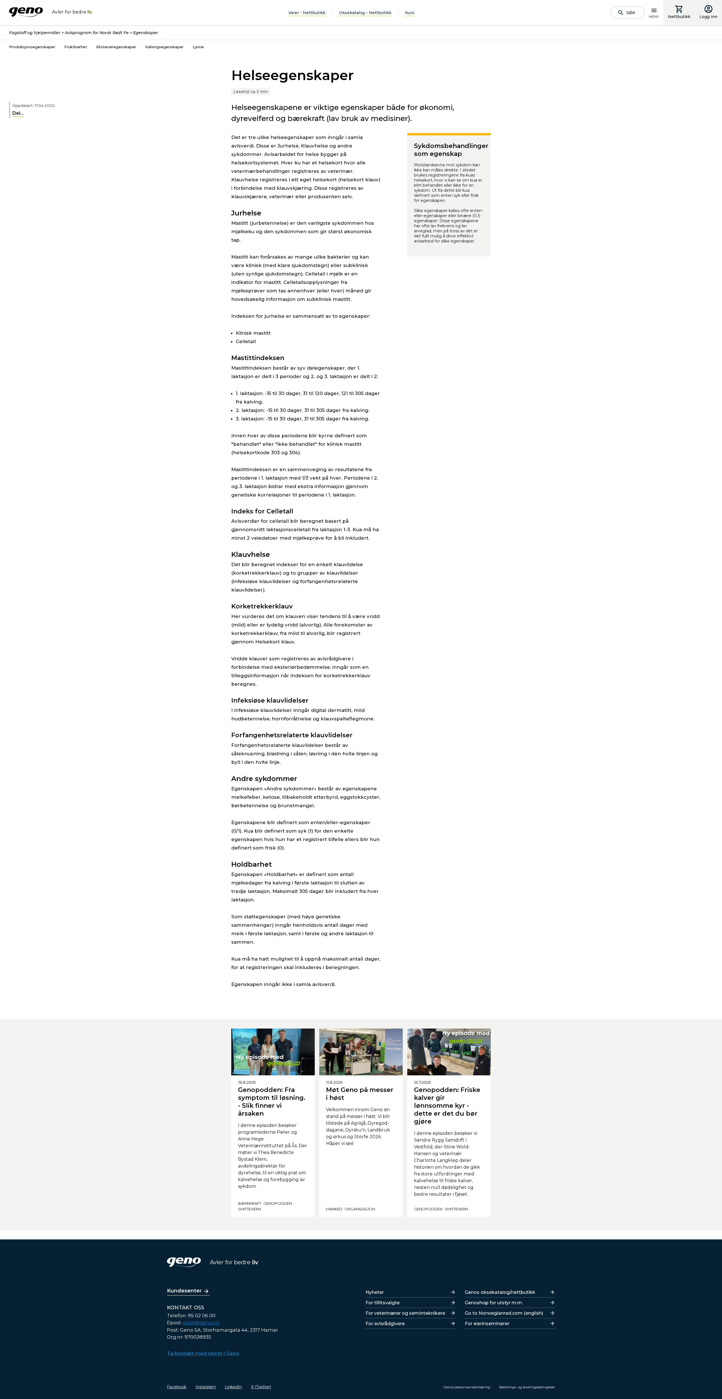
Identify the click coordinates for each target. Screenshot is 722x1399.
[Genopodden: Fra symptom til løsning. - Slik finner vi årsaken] (273, 1052)
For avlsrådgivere (385, 1323)
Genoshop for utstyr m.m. (494, 1302)
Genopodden (277, 1203)
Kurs (409, 12)
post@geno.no (201, 1322)
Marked (334, 1209)
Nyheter (375, 1292)
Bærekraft (249, 1203)
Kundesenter (184, 1291)
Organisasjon (360, 1209)
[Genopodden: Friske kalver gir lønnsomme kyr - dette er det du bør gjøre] (449, 1052)
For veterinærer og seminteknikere (405, 1313)
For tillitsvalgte (383, 1302)
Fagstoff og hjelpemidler (34, 32)
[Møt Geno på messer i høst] (361, 1052)
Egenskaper (145, 32)
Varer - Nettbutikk (306, 12)
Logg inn (708, 16)
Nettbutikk (679, 16)
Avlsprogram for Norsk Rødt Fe (97, 32)
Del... (18, 113)
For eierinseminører (487, 1323)
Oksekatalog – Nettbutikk (365, 12)
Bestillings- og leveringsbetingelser (527, 1387)
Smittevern (249, 1209)
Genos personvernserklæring (466, 1387)
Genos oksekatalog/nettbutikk (500, 1292)
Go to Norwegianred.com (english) (504, 1313)
